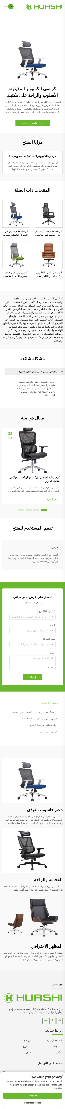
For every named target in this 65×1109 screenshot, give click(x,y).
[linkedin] (45, 1021)
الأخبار (59, 1052)
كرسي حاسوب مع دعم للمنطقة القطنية (39, 718)
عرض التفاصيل (49, 213)
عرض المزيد (53, 499)
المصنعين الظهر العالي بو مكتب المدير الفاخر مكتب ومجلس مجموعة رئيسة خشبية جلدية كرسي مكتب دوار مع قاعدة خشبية (48, 274)
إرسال (32, 677)
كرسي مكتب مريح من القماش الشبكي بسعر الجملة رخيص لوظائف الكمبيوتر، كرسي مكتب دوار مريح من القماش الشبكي (16, 233)
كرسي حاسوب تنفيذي (22, 712)
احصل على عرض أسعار (32, 123)
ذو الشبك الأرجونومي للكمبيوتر (43, 725)
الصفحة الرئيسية (54, 1040)
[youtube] (59, 1021)
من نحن (28, 1040)
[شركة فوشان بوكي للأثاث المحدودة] (44, 6)
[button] (44, 510)
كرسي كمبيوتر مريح (48, 712)
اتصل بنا (28, 1052)
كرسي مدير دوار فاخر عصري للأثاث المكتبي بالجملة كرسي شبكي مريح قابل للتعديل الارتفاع (16, 274)
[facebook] (52, 1021)
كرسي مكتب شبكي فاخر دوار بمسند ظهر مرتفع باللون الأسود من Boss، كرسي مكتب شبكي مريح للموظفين (49, 233)
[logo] (32, 998)
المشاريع (27, 1046)
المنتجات (57, 1046)
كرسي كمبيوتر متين (48, 731)
